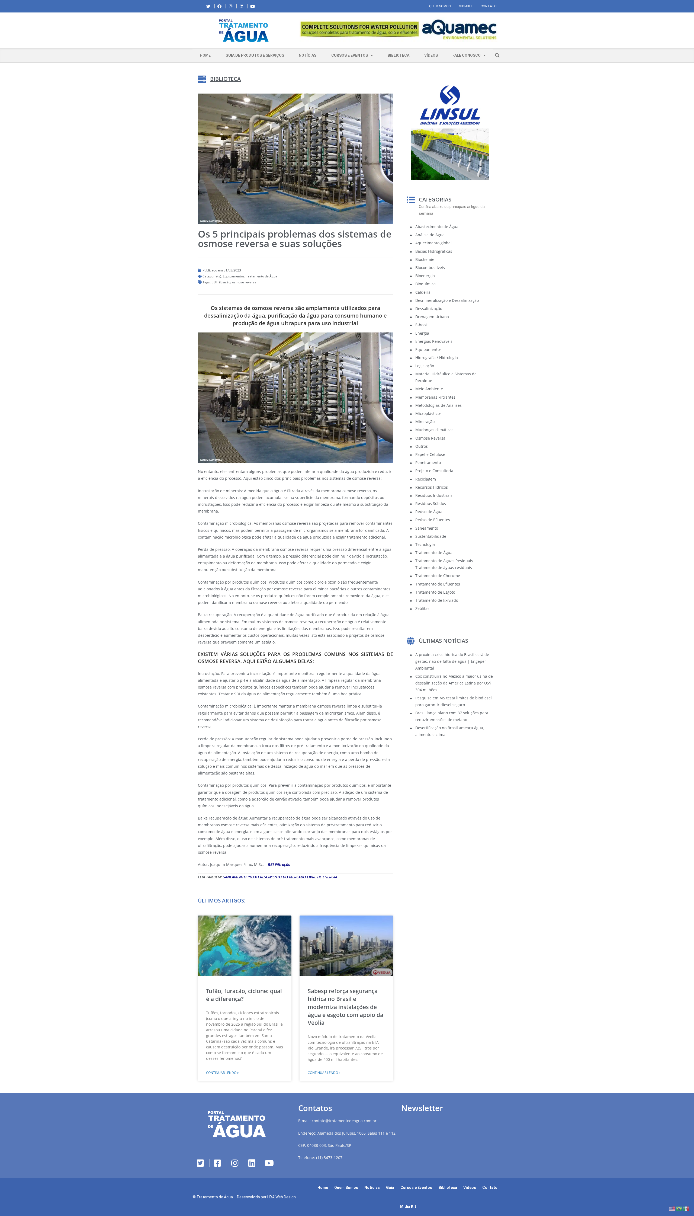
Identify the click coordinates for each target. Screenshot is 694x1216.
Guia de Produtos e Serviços (255, 55)
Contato (489, 6)
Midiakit (466, 6)
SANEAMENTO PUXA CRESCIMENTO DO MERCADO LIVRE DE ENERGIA (279, 876)
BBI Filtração (220, 282)
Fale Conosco (466, 55)
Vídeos (431, 55)
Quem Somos (440, 6)
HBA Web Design (281, 1197)
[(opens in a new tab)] (398, 29)
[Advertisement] (450, 787)
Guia (390, 1187)
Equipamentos (234, 276)
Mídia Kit (408, 1206)
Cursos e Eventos (349, 55)
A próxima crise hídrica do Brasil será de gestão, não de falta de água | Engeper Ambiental (452, 661)
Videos (469, 1187)
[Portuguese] (679, 1208)
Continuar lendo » (222, 1072)
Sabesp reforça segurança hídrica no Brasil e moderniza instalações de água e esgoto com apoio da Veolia (345, 1007)
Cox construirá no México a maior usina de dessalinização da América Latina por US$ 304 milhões (454, 683)
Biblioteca (398, 55)
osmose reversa (244, 282)
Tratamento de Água (261, 276)
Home (205, 55)
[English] (672, 1208)
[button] (299, 30)
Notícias (307, 55)
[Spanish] (686, 1208)
